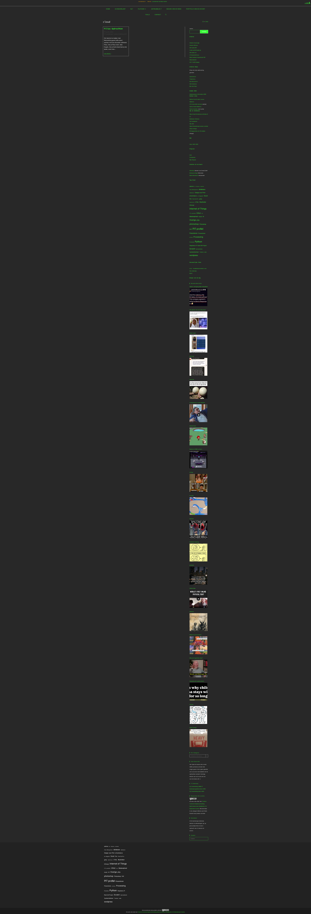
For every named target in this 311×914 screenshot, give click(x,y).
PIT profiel (198, 228)
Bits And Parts (193, 86)
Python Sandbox (194, 109)
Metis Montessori (194, 175)
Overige (193, 220)
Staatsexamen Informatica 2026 (198, 94)
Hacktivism (192, 202)
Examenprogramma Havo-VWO (198, 789)
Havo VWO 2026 (194, 144)
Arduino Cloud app (194, 42)
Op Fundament (193, 121)
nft (203, 216)
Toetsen (201, 252)
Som (191, 155)
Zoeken (191, 28)
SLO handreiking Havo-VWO (197, 791)
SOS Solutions (193, 84)
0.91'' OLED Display (194, 62)
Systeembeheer (194, 252)
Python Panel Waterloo (195, 106)
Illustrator (202, 202)
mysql (200, 216)
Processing (198, 237)
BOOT (191, 273)
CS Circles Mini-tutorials (196, 104)
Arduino (198, 186)
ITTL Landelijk (193, 213)
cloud (206, 21)
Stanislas (192, 170)
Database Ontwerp (194, 119)
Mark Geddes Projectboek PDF (197, 57)
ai (109, 846)
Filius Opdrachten (113, 29)
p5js (198, 220)
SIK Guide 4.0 (193, 52)
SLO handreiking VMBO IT (196, 786)
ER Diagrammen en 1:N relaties (197, 131)
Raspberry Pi (193, 245)
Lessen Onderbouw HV (120, 34)
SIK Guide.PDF (193, 47)
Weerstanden (193, 59)
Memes (149, 1)
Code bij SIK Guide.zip (195, 50)
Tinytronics (192, 79)
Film (191, 199)
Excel (206, 196)
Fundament (192, 157)
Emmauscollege (194, 173)
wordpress (194, 255)
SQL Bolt (192, 123)
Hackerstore (193, 76)
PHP (191, 229)
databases (192, 192)
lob (202, 213)
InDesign (192, 205)
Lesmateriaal (141, 1)
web (205, 252)
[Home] (203, 21)
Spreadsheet (199, 249)
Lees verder (107, 53)
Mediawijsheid (194, 216)
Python (198, 241)
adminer (192, 186)
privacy (191, 237)
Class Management (194, 189)
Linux (198, 213)
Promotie (192, 242)
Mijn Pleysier (193, 159)
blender (202, 186)
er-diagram (200, 196)
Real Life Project (202, 245)
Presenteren (194, 233)
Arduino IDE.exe (194, 45)
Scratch (192, 249)
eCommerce (193, 196)
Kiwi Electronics (194, 81)
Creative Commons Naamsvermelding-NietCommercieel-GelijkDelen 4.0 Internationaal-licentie (161, 912)
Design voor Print (200, 192)
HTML (197, 202)
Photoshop (202, 224)
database (202, 189)
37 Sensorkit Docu (194, 55)
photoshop (194, 224)
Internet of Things (198, 209)
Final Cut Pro (195, 199)
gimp (200, 199)
